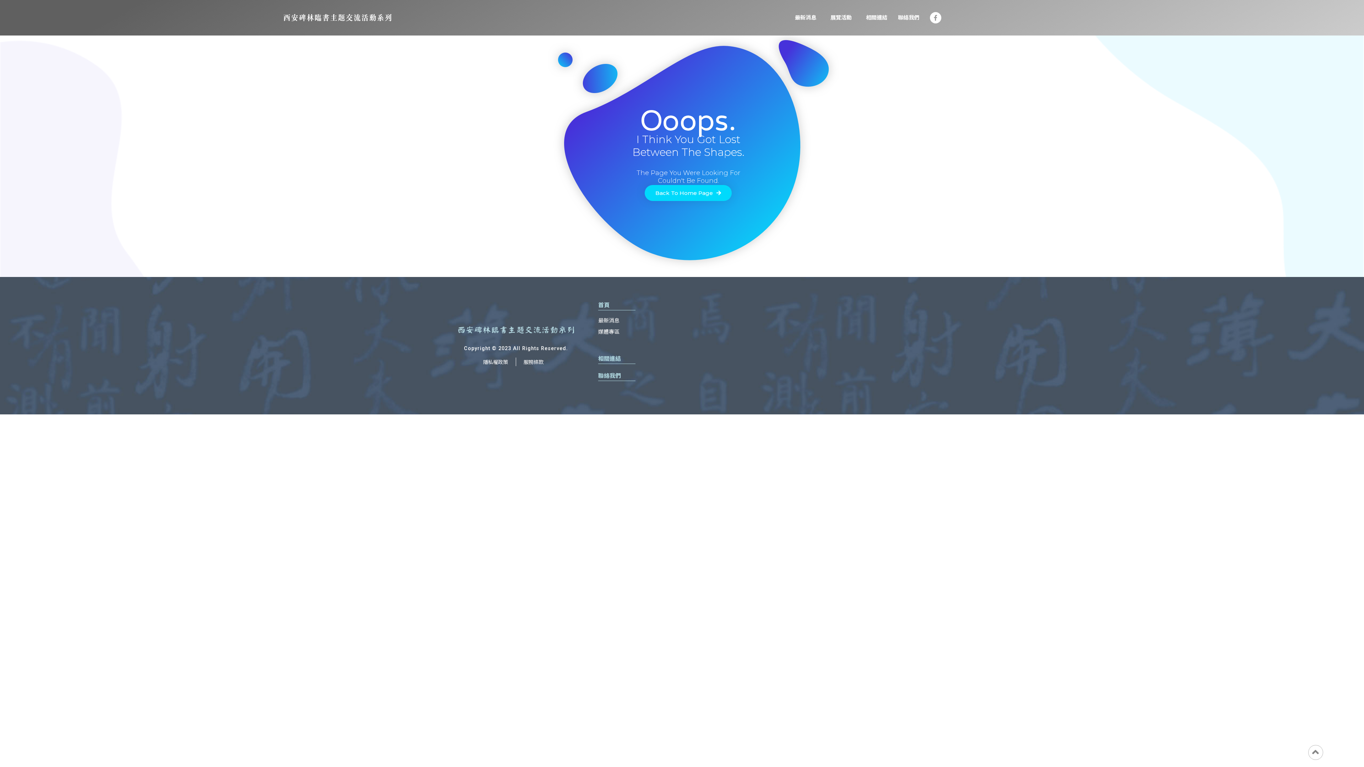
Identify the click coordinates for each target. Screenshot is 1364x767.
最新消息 (805, 18)
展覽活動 (841, 18)
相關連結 (876, 18)
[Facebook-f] (935, 17)
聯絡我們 (908, 18)
